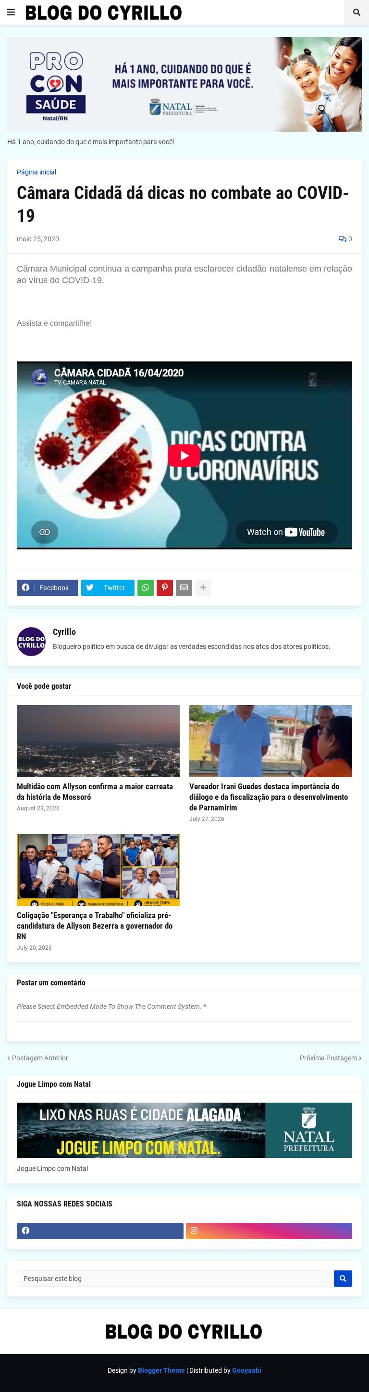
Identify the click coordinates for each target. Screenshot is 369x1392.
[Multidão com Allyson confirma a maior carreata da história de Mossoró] (98, 741)
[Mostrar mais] (203, 588)
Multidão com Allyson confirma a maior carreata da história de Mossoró (95, 792)
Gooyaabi (246, 1370)
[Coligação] (98, 870)
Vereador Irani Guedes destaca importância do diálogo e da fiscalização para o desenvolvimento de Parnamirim (268, 797)
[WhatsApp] (145, 588)
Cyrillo (64, 632)
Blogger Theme (161, 1370)
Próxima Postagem (328, 1058)
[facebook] (100, 1231)
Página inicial (36, 172)
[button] (11, 12)
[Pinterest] (165, 588)
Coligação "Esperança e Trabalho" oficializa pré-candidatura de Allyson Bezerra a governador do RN (94, 925)
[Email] (184, 588)
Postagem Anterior (40, 1058)
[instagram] (269, 1231)
